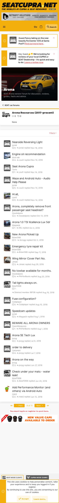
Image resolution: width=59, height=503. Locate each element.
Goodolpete (17, 213)
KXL (20, 228)
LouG (21, 160)
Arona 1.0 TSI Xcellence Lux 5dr (31, 222)
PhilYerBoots (24, 277)
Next (38, 405)
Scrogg (23, 240)
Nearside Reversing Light (27, 142)
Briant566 (16, 237)
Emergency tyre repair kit (27, 246)
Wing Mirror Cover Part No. (28, 258)
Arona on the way (23, 359)
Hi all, (15, 194)
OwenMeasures (19, 326)
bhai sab (16, 157)
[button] (4, 26)
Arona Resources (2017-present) (33, 113)
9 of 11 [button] (30, 405)
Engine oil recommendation (28, 154)
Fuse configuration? (24, 298)
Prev (20, 405)
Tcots (14, 169)
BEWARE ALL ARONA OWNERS (31, 323)
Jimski (15, 262)
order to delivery (22, 347)
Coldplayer (17, 302)
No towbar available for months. (31, 270)
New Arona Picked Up (25, 234)
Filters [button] (52, 133)
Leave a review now (33, 62)
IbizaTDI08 (16, 286)
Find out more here (34, 43)
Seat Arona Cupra (23, 166)
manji (14, 394)
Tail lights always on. (24, 282)
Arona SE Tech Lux (23, 335)
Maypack (16, 225)
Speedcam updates (23, 310)
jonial (14, 145)
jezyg (14, 338)
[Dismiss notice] (53, 38)
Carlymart (16, 350)
